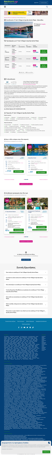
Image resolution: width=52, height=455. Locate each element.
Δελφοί (27, 340)
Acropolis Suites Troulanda (23, 400)
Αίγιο (17, 337)
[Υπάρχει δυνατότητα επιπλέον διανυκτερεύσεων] (40, 161)
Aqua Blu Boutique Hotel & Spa (37, 408)
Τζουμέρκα (24, 357)
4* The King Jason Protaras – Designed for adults (38, 425)
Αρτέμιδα (15, 339)
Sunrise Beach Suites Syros (15, 416)
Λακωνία (29, 347)
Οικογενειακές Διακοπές (44, 350)
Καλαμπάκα (29, 343)
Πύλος (8, 355)
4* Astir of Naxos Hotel (12, 413)
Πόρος (33, 354)
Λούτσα (38, 348)
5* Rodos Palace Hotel (16, 378)
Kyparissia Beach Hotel (7, 394)
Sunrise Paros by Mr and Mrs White (41, 417)
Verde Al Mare (16, 400)
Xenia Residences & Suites (31, 415)
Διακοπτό (30, 340)
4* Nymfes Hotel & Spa (7, 377)
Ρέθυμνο (14, 355)
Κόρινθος (8, 346)
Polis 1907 (16, 419)
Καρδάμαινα (11, 344)
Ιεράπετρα (19, 342)
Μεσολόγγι (22, 349)
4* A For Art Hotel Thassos (16, 387)
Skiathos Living (43, 389)
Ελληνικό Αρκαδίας (7, 341)
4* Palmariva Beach (15, 374)
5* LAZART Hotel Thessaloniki (8, 400)
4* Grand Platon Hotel (39, 369)
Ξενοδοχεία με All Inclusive (44, 345)
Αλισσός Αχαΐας (30, 337)
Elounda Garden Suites (23, 407)
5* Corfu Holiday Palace (23, 372)
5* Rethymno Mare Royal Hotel (8, 418)
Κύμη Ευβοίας (6, 347)
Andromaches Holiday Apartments (21, 411)
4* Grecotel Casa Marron (35, 365)
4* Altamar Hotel (38, 376)
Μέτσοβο (33, 349)
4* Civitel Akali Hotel (23, 408)
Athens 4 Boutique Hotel (41, 398)
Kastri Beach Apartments (7, 427)
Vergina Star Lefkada (42, 395)
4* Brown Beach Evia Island (8, 374)
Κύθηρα (33, 346)
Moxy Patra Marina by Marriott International (18, 379)
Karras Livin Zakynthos (40, 419)
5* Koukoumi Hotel (40, 403)
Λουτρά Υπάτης (30, 348)
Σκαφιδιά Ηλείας (18, 356)
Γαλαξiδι (14, 340)
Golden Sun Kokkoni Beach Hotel (27, 375)
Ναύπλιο (15, 351)
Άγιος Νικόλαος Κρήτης (31, 336)
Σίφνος (14, 356)
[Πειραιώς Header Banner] (26, 12)
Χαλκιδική (5, 359)
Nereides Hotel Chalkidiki (31, 426)
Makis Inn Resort (25, 405)
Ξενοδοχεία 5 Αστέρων (44, 337)
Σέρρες (5, 356)
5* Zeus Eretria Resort (29, 368)
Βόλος (37, 339)
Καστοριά (5, 345)
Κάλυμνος (33, 343)
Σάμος (30, 355)
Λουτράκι (34, 348)
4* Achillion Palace (7, 402)
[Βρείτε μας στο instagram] (21, 327)
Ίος (27, 342)
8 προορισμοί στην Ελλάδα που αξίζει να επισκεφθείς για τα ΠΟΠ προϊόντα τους (15, 437)
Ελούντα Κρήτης (12, 341)
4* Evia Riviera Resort (26, 369)
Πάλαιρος (30, 352)
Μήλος (37, 349)
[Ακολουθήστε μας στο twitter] (27, 327)
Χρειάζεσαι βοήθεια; (26, 259)
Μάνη (5, 349)
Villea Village (6, 410)
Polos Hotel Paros (20, 402)
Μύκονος (28, 350)
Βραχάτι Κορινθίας (6, 340)
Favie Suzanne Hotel (43, 378)
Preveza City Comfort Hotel (25, 398)
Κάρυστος (31, 344)
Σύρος (17, 357)
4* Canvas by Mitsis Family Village (29, 406)
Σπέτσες (5, 357)
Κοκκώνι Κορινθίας (31, 345)
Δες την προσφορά (43, 51)
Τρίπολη (14, 358)
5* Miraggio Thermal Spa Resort (20, 382)
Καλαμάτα (22, 343)
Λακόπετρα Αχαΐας (24, 347)
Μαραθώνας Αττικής (9, 349)
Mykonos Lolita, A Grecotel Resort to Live (10, 421)
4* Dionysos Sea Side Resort (32, 416)
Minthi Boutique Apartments (23, 388)
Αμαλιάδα (5, 338)
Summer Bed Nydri (25, 420)
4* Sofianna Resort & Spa (26, 421)
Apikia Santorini (33, 410)
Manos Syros (16, 388)
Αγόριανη (5, 337)
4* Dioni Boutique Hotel (29, 381)
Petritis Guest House (7, 396)
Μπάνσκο (18, 350)
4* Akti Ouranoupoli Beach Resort (15, 393)
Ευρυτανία (26, 341)
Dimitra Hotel (33, 422)
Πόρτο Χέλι (36, 354)
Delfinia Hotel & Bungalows (23, 415)
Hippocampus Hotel (13, 406)
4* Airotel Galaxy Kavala (16, 381)
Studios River (30, 392)
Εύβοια (23, 341)
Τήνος (28, 357)
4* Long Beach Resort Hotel (38, 367)
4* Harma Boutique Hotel (18, 405)
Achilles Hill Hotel (28, 383)
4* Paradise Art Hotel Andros (37, 375)
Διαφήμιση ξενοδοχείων (41, 321)
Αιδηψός (20, 337)
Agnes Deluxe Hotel (17, 398)
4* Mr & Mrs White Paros (7, 397)
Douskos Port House (29, 382)
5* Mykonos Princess (21, 404)
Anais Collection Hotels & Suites (8, 399)
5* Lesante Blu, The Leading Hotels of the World (11, 415)
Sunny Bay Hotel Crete (7, 392)
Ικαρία (25, 342)
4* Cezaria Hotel (12, 382)
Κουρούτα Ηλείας (16, 346)
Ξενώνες (43, 346)
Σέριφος (37, 355)
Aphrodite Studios (6, 393)
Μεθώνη (18, 349)
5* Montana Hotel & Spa (7, 367)
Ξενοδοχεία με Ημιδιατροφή (44, 343)
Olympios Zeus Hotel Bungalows (9, 398)
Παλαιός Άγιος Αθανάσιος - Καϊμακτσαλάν (22, 352)
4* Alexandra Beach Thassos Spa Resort (34, 388)
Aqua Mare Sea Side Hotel (16, 391)
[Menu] (5, 6)
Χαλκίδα (38, 358)
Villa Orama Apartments (33, 398)
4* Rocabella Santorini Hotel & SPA (14, 407)
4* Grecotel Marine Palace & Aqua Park (9, 366)
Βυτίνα (11, 340)
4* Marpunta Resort (37, 377)
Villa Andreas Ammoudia (16, 395)
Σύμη (15, 357)
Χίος (21, 359)
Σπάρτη (35, 356)
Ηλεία (5, 342)
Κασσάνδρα (37, 344)
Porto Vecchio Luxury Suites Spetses (24, 425)
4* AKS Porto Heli (32, 369)
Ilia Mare (41, 397)
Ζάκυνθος (35, 341)
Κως (17, 347)
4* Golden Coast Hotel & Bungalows (20, 368)
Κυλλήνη (36, 346)
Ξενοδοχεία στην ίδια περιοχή (26, 184)
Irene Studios (30, 373)
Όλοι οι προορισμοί (7, 361)
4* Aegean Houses (35, 413)
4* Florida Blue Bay (31, 370)
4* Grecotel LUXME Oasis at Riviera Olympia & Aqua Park (12, 376)
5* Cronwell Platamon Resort (23, 367)
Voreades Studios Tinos (15, 427)
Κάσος (34, 344)
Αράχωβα (32, 338)
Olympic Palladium (44, 412)
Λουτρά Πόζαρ (25, 348)
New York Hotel (40, 401)
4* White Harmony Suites (13, 412)
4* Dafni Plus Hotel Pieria (32, 419)
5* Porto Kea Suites (16, 401)
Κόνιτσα (5, 346)
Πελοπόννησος (13, 354)
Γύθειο (24, 340)
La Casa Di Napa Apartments (36, 394)
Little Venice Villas (19, 421)
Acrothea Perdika (43, 388)
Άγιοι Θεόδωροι (6, 336)
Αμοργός (13, 338)
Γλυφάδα (17, 340)
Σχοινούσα (20, 357)
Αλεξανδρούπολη (24, 337)
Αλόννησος (35, 337)
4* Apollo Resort (38, 415)
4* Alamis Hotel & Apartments (36, 396)
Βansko (34, 339)
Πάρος (31, 353)
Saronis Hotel (13, 386)
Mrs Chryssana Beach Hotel (38, 379)
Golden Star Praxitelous (36, 378)
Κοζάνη (27, 345)
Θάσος (11, 342)
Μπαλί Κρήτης (14, 350)
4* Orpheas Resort (16, 418)
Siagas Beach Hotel (14, 373)
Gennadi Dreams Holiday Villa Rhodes (25, 427)
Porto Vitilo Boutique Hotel (29, 377)
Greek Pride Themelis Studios (20, 396)
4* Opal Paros (45, 428)
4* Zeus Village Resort (39, 424)
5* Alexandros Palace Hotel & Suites (33, 407)
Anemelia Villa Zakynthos (32, 420)
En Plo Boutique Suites (27, 410)
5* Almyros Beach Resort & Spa (41, 405)
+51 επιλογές (10, 218)
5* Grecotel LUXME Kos (43, 365)
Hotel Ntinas (31, 386)
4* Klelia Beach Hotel (7, 371)
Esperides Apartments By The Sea (17, 397)
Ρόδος (19, 355)
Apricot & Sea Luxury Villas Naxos (9, 420)
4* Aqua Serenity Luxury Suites (25, 422)
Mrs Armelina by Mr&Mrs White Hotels (9, 417)
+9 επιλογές (39, 217)
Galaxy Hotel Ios (13, 396)
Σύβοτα (12, 357)
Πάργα (24, 353)
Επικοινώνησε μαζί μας (10, 321)
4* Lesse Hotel (29, 374)
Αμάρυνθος (9, 338)
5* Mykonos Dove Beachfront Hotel (38, 411)
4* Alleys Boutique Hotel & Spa (37, 428)
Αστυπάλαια (25, 339)
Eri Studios (34, 405)
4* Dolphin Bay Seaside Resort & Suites (39, 371)
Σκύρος (30, 356)
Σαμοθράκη (26, 355)
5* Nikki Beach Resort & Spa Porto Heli (14, 380)
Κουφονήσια (22, 346)
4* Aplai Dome (6, 407)
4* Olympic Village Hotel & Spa (14, 372)
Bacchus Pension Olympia (23, 392)
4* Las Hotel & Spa (36, 393)
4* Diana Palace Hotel (42, 382)
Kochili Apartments (25, 386)
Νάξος (5, 351)
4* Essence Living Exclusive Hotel (33, 395)
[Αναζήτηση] (47, 6)
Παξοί (33, 352)
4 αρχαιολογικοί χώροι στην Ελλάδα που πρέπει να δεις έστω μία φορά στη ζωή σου (16, 440)
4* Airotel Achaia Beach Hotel (17, 369)
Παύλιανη (5, 354)
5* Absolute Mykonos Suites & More (39, 386)
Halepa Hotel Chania (22, 414)
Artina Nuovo (15, 404)
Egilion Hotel (14, 383)
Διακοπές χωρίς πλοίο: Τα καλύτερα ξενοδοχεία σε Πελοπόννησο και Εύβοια (15, 436)
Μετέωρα (29, 349)
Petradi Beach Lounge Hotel (20, 413)
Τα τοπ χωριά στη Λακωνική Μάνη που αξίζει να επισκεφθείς (12, 439)
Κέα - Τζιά (12, 345)
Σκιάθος (23, 356)
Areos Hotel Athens (7, 429)
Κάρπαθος (23, 344)
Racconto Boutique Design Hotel (17, 390)
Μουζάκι (10, 350)
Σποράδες (8, 357)
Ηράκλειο (8, 342)
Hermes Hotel (26, 402)
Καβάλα (33, 342)
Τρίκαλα (5, 358)
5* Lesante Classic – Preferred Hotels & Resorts (33, 418)
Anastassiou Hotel (42, 393)
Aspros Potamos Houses (18, 420)
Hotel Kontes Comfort (26, 409)
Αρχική (5, 17)
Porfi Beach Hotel (22, 418)
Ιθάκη (22, 342)
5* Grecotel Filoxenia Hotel (27, 365)
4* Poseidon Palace (38, 366)
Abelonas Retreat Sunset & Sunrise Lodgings (31, 423)
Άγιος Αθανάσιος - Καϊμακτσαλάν (14, 336)
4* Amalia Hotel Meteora (7, 383)
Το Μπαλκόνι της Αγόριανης (8, 387)
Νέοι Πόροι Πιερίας (30, 351)
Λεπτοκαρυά (36, 347)
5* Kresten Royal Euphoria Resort (39, 406)
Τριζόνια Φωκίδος (34, 357)
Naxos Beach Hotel (7, 406)
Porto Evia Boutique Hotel (8, 378)
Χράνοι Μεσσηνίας (25, 359)
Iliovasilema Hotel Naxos (23, 416)
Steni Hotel (42, 394)
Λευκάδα (8, 348)
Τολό (30, 357)
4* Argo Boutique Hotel (14, 403)
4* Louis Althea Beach (34, 421)
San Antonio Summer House (8, 395)
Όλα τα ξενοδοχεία (7, 431)
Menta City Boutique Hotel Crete (9, 419)
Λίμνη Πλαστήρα (16, 348)
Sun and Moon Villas (24, 395)
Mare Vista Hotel (34, 374)
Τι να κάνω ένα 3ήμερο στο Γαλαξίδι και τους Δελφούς (35, 438)
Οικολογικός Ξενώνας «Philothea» (9, 388)
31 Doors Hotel (23, 399)
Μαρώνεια (14, 349)
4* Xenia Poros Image (14, 371)
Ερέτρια (17, 341)
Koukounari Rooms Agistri (29, 391)
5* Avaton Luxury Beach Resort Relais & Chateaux (11, 425)
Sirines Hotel (23, 381)
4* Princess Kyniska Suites (15, 392)
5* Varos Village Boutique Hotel (31, 412)
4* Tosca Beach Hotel (36, 368)
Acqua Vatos (21, 394)
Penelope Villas (6, 411)
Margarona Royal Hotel (21, 377)
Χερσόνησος (12, 359)
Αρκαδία (8, 339)
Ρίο (17, 355)
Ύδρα (20, 358)
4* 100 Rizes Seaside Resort (36, 383)
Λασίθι (33, 347)
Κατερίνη (9, 345)
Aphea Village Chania (22, 424)
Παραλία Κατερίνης (7, 353)
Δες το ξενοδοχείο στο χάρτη (29, 84)
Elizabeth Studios (14, 377)
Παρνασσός (27, 353)
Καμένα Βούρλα (6, 344)
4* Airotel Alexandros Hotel (37, 392)
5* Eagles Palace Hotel (28, 413)
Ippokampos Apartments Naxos (8, 414)
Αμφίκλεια (17, 338)
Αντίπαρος (28, 338)
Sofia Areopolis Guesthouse (23, 426)
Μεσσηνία (26, 349)
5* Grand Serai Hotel (15, 367)
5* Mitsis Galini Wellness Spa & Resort (21, 366)
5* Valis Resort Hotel (31, 366)
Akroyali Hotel (23, 380)
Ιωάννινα (30, 342)
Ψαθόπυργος (31, 359)
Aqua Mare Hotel (32, 409)
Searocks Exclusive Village (25, 387)
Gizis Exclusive (31, 402)
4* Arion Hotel (25, 370)
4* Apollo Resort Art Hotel (33, 387)
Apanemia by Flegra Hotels (30, 379)
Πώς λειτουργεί (20, 321)
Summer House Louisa (36, 399)
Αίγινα (15, 337)
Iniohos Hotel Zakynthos (29, 414)
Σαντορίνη (33, 355)
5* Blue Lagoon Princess (38, 370)
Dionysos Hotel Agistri (39, 409)
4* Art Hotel (39, 412)
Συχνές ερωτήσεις (26, 324)
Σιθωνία (8, 356)
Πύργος (11, 355)
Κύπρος (14, 347)
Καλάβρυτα (18, 343)
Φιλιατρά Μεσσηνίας (25, 358)
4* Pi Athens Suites (29, 396)
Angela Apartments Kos (7, 416)
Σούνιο (33, 356)
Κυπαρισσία (10, 347)
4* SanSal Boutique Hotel (33, 401)
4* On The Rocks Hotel (26, 417)
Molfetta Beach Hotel (40, 410)
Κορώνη (12, 346)
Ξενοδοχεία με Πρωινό (44, 341)
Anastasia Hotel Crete (39, 422)
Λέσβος (5, 348)
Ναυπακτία (11, 351)
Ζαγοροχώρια (31, 341)
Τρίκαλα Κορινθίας (10, 358)
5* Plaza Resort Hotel (7, 403)
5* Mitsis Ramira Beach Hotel (8, 404)
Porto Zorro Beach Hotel (22, 374)
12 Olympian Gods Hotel (7, 375)
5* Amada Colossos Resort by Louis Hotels (10, 423)
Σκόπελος (26, 356)
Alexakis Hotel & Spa (29, 399)
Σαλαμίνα (22, 355)
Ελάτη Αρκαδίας (35, 340)
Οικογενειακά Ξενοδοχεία (44, 348)
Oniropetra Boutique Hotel (41, 380)
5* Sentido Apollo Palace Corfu (29, 404)
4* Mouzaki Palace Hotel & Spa (38, 372)
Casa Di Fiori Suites (41, 413)
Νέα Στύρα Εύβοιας (24, 351)
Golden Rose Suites (19, 386)
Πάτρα (36, 353)
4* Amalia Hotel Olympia (7, 379)
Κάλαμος (26, 343)
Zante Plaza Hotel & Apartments (28, 371)
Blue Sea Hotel (6, 380)
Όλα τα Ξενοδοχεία (12, 17)
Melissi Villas (6, 413)
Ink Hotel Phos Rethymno (20, 423)
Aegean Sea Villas (6, 412)
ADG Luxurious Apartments (21, 383)
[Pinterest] (30, 327)
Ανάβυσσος (21, 338)
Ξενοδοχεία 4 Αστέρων (44, 339)
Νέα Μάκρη (19, 351)
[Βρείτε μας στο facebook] (19, 327)
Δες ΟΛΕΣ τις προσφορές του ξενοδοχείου (16, 232)
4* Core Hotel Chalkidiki (32, 390)
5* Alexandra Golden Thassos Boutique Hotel (40, 381)
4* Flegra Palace (21, 403)
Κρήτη (25, 346)
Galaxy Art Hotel (25, 390)
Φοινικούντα (34, 358)
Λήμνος (12, 348)
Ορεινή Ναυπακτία (12, 352)
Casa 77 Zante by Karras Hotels (32, 400)
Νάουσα (8, 351)
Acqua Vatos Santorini (7, 386)
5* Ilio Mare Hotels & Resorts (8, 369)
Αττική (28, 339)
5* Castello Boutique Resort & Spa (9, 405)
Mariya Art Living (29, 408)
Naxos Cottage (33, 417)
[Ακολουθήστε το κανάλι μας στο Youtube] (24, 327)
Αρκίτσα (12, 339)
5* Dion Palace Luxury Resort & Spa (17, 370)
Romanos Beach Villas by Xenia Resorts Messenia (11, 426)
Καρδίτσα (19, 344)
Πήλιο (17, 354)
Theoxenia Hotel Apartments (37, 373)
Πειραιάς (9, 354)
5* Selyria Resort (6, 372)
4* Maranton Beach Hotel (7, 370)
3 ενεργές (43, 24)
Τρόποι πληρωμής (30, 321)
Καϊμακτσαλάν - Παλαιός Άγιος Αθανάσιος (10, 343)
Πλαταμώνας (23, 354)
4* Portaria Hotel (35, 382)
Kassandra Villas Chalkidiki (17, 428)
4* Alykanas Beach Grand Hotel (22, 373)
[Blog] (33, 327)
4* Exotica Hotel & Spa (43, 368)
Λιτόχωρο (20, 348)
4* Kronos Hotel (20, 371)
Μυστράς (32, 350)
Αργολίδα (35, 338)
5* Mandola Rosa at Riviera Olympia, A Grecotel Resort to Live (13, 365)
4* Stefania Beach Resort (25, 376)
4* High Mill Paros (29, 378)
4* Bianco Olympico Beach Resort (9, 368)
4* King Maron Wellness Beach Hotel (39, 391)
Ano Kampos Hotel (17, 399)
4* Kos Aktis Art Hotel (20, 406)
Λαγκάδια (19, 347)
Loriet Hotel (23, 391)
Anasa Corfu (30, 405)
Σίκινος (11, 356)
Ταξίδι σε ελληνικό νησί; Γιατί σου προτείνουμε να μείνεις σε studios (14, 435)
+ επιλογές (21, 162)
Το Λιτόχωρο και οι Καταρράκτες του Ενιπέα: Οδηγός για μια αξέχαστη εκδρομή (15, 438)
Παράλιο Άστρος (19, 353)
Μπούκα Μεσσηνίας (23, 350)
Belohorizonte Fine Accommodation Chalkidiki (11, 424)
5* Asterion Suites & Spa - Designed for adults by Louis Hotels (13, 409)
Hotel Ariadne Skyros (19, 417)
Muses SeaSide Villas (23, 378)
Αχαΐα (31, 339)
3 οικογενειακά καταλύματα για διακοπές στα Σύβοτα (36, 440)
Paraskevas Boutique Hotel (39, 404)
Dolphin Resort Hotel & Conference (9, 422)
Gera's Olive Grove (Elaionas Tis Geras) (35, 389)
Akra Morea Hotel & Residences (16, 375)
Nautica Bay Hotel (30, 367)
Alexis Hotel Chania (7, 408)
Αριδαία (5, 339)
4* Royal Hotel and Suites (15, 394)
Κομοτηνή (36, 345)
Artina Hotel (38, 390)
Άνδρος (25, 338)
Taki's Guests (38, 426)
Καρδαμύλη (15, 344)
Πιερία (20, 354)
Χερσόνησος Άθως (17, 359)
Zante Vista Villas (17, 422)
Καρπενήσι (27, 344)
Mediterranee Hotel (24, 393)
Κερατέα (16, 345)
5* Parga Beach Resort (27, 394)
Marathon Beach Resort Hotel (24, 389)
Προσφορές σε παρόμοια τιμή (26, 241)
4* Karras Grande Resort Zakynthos (31, 380)
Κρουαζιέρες (29, 346)
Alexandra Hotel (30, 393)
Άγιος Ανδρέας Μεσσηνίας (23, 336)
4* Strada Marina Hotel (12, 410)
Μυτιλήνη (35, 350)
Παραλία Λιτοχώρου (13, 353)
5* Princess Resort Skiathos (8, 390)
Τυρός (17, 358)
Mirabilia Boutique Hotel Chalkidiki (9, 389)
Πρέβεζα (5, 355)
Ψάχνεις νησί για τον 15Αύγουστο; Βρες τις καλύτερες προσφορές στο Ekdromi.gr (33, 439)
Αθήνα (12, 337)
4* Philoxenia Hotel (32, 376)
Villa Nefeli (35, 403)
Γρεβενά (21, 340)
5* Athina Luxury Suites (14, 402)
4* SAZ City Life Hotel (44, 377)
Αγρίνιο (9, 337)
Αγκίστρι (37, 336)
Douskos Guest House (19, 410)
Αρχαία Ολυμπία (20, 339)
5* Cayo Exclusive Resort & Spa (8, 401)
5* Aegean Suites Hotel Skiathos (23, 419)
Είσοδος (36, 2)
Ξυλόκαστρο (36, 351)
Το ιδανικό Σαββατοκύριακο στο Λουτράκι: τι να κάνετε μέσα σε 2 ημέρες (34, 435)
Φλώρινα (30, 358)
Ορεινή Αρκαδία (6, 352)
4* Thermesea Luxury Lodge (29, 403)
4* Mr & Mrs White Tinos (41, 374)
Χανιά (9, 359)
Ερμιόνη (20, 341)
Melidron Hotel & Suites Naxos (27, 397)
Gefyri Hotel (39, 400)
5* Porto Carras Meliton (7, 373)
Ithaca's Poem (17, 389)
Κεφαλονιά (23, 345)
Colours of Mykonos (12, 411)
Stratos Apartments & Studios (24, 401)
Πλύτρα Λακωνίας (28, 354)
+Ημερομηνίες (20, 221)
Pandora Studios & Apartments (30, 424)
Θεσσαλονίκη (15, 342)
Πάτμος (33, 353)
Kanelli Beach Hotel (30, 372)
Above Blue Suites (6, 382)
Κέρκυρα (19, 345)
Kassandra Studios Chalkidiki (8, 428)
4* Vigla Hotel (16, 414)
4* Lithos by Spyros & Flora (22, 412)
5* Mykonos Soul (29, 411)
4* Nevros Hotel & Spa (35, 397)
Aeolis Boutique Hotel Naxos (8, 381)
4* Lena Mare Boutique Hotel (15, 408)
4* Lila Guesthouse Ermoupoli (36, 427)
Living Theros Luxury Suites (43, 407)
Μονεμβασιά (6, 350)
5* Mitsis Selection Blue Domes (38, 402)
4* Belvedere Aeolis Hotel (8, 391)
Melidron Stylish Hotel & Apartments (27, 428)
